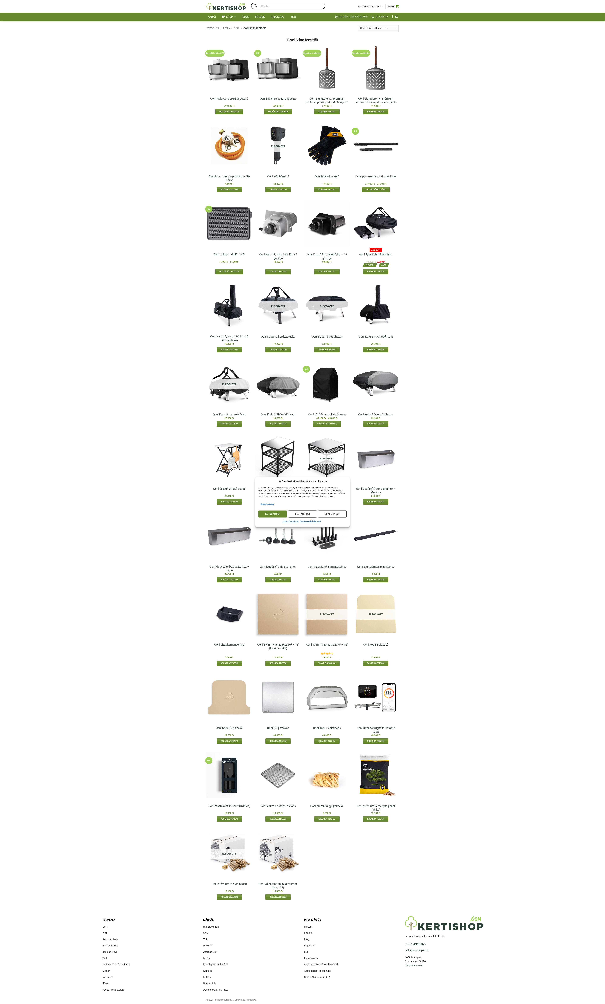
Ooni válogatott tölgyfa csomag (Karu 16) (278, 885)
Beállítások (332, 514)
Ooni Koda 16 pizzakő (229, 728)
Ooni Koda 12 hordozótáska (278, 336)
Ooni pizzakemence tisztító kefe (376, 176)
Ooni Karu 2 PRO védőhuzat (376, 336)
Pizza (226, 28)
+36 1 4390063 (415, 944)
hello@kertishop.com (416, 950)
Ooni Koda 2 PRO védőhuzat (278, 414)
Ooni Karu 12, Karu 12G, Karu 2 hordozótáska (229, 338)
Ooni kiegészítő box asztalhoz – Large (229, 568)
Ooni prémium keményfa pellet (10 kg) (376, 807)
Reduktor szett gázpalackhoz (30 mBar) (229, 178)
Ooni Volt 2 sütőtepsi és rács (278, 806)
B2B (293, 16)
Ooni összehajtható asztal (229, 488)
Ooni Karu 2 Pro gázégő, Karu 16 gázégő (327, 256)
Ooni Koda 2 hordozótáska (229, 414)
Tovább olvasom (278, 190)
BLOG (245, 16)
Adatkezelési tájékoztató (310, 521)
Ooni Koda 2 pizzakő (375, 644)
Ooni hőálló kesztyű (327, 176)
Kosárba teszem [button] (327, 112)
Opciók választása (229, 112)
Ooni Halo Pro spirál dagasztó (278, 98)
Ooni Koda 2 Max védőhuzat (375, 414)
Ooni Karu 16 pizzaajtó (327, 728)
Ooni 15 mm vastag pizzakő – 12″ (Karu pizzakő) (278, 646)
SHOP (229, 16)
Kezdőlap (212, 28)
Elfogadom (272, 514)
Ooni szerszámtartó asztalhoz (376, 566)
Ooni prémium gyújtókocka (327, 806)
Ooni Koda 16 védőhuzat (327, 336)
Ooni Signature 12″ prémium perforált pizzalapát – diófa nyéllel (327, 100)
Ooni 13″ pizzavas (278, 728)
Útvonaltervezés (414, 965)
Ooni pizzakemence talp (229, 644)
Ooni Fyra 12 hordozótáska (375, 254)
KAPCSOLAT (278, 16)
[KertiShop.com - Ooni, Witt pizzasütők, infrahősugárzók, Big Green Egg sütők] (226, 6)
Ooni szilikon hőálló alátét (229, 254)
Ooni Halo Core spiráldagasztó (229, 98)
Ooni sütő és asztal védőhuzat (327, 414)
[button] (393, 6)
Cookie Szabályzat (290, 521)
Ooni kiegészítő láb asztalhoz (278, 566)
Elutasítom (302, 514)
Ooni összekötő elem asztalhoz (327, 566)
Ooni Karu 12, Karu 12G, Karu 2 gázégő (278, 256)
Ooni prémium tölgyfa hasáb (229, 883)
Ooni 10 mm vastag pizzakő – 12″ (327, 644)
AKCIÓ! (212, 16)
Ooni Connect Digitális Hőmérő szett (376, 729)
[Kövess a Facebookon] (392, 16)
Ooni (236, 28)
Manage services (267, 504)
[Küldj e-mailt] (396, 16)
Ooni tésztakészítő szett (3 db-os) (229, 806)
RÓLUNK (260, 16)
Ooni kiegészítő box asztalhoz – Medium (376, 490)
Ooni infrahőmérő (278, 176)
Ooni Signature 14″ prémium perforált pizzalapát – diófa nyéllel (376, 100)
